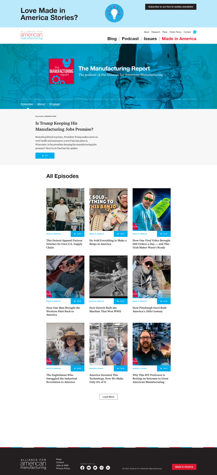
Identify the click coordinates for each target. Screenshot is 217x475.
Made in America (179, 38)
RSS (108, 468)
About (146, 32)
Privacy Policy (63, 468)
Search (194, 32)
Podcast (130, 38)
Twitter (95, 468)
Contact (187, 32)
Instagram (101, 468)
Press (164, 32)
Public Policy (175, 32)
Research (155, 32)
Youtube (89, 468)
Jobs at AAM (62, 465)
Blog (112, 38)
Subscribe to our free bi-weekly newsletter (170, 6)
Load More (108, 396)
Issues (150, 38)
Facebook (82, 468)
